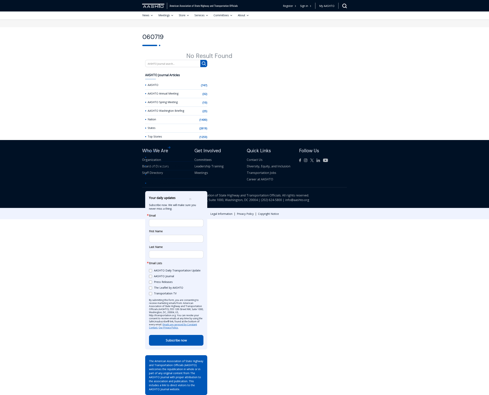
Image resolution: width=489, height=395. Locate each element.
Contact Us (254, 160)
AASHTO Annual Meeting (163, 93)
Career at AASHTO (260, 179)
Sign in (304, 6)
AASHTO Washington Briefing (166, 110)
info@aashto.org (297, 200)
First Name (156, 231)
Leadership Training (209, 166)
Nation (152, 119)
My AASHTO (326, 6)
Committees (221, 15)
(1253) (203, 137)
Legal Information (221, 214)
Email (152, 215)
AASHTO (153, 85)
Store (182, 15)
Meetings (164, 15)
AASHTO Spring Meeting (163, 102)
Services (199, 15)
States (151, 128)
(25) (204, 111)
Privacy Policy (245, 214)
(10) (204, 102)
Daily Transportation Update (165, 166)
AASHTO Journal (158, 157)
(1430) (203, 119)
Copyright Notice (268, 214)
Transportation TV (159, 174)
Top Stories (155, 136)
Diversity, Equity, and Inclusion (268, 166)
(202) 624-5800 (271, 200)
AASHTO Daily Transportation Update (177, 270)
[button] (305, 6)
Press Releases (163, 282)
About (241, 15)
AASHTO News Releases (163, 183)
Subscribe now (176, 340)
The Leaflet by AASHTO (168, 287)
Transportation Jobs (261, 173)
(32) (204, 94)
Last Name (156, 247)
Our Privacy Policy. (168, 327)
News (145, 15)
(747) (204, 85)
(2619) (203, 128)
